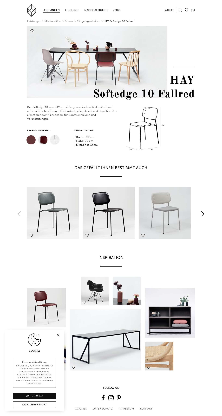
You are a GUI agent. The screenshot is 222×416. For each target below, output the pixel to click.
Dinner (69, 21)
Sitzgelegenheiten (88, 21)
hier (40, 383)
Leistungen (51, 10)
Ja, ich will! (34, 396)
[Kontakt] (193, 10)
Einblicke (72, 10)
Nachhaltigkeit (96, 10)
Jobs (116, 10)
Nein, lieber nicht (34, 404)
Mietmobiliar (53, 21)
